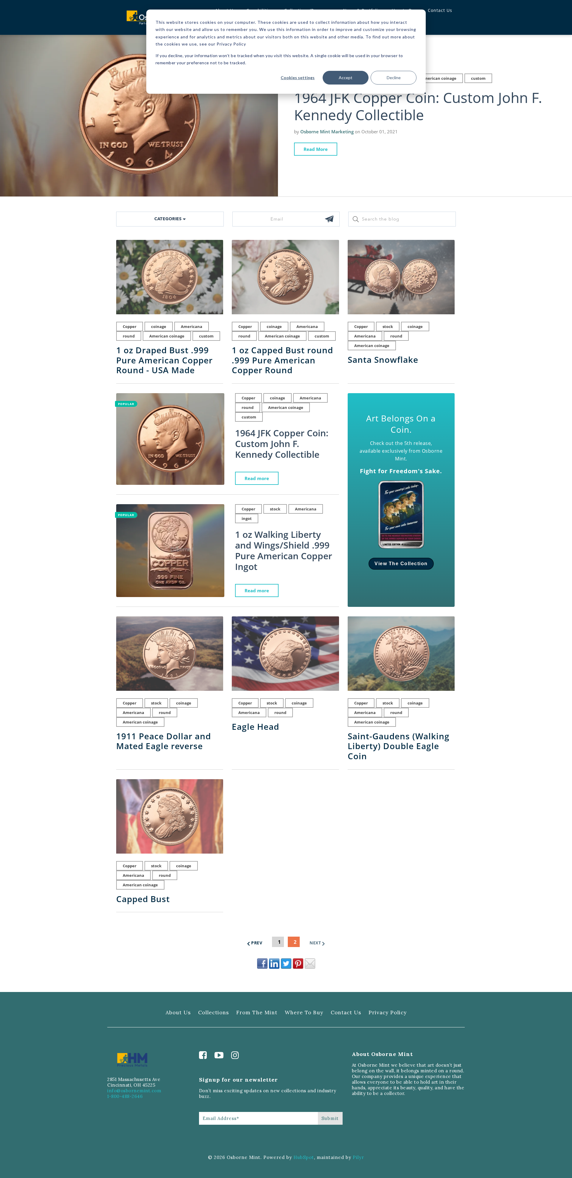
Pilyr (358, 1157)
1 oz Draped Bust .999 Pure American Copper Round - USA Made (164, 360)
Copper (129, 326)
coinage (158, 326)
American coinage (438, 78)
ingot (247, 518)
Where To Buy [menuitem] (304, 1012)
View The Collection (401, 563)
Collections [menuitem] (213, 1012)
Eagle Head (255, 727)
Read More (316, 149)
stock (388, 326)
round (129, 336)
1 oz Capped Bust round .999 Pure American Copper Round (282, 360)
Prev (256, 943)
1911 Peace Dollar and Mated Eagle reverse (163, 741)
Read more (257, 478)
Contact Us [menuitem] (440, 10)
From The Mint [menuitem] (256, 1012)
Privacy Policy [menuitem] (388, 1012)
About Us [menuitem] (178, 1012)
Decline (394, 77)
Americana (191, 326)
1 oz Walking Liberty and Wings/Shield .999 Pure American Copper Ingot (283, 550)
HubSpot (303, 1157)
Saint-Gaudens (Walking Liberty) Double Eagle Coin (399, 746)
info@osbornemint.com (134, 1090)
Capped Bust (143, 899)
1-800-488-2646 (125, 1096)
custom (478, 78)
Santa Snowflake (383, 360)
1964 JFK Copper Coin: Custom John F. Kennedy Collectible (418, 106)
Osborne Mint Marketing (327, 132)
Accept (345, 77)
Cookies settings (298, 77)
